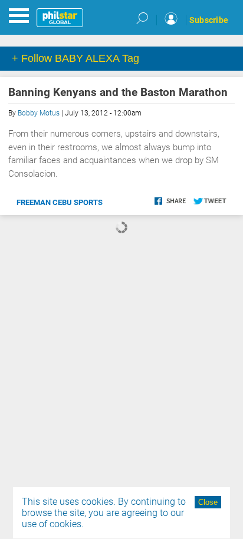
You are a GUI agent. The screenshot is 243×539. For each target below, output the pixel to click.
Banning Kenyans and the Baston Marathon (118, 92)
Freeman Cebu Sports (60, 202)
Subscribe (208, 20)
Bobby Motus (39, 113)
